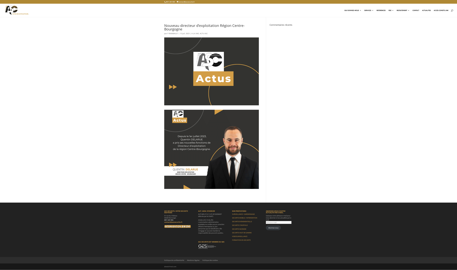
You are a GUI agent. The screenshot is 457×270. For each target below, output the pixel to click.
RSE (390, 10)
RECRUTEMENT (402, 10)
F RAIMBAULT (172, 33)
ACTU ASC (204, 33)
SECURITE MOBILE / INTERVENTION (244, 218)
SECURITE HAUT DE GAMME (242, 233)
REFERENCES (381, 10)
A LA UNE (195, 33)
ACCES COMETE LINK (441, 10)
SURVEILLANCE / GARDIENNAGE (243, 214)
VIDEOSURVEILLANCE (239, 236)
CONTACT (415, 10)
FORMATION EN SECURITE (241, 240)
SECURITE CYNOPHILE (240, 225)
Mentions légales (193, 260)
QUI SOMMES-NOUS (351, 10)
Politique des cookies (210, 260)
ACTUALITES (426, 10)
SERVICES (367, 10)
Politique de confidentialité (174, 260)
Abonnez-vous (273, 228)
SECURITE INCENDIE (239, 229)
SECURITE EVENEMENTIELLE (242, 221)
